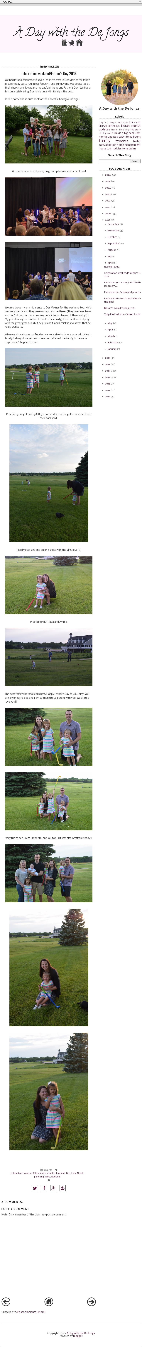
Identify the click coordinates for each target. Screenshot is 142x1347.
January (112, 349)
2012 (107, 397)
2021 (107, 207)
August (112, 250)
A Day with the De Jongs (81, 1333)
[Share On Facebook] (44, 1188)
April (110, 330)
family (42, 1173)
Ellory (36, 1173)
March (111, 336)
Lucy (73, 1173)
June (110, 263)
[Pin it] (62, 1188)
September (114, 243)
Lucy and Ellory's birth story (113, 123)
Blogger (77, 1336)
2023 (108, 194)
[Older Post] (91, 1305)
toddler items (120, 148)
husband (60, 1173)
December (113, 224)
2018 (107, 358)
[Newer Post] (5, 1305)
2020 (108, 214)
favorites (51, 1173)
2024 (108, 188)
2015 (107, 377)
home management (129, 145)
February (113, 343)
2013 (107, 390)
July (110, 256)
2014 (107, 384)
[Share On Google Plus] (53, 1188)
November (113, 231)
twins (47, 1176)
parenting (39, 1176)
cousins (28, 1173)
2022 (108, 201)
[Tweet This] (35, 1188)
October (112, 237)
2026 (108, 175)
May (110, 323)
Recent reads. (112, 267)
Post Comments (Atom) (31, 1312)
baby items (125, 137)
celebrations (17, 1173)
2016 (107, 371)
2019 (107, 220)
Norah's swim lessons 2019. (119, 308)
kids (68, 1173)
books (137, 137)
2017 (107, 364)
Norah (80, 1173)
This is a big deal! (124, 133)
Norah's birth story (120, 130)
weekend (55, 1176)
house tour (105, 148)
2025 (107, 181)
